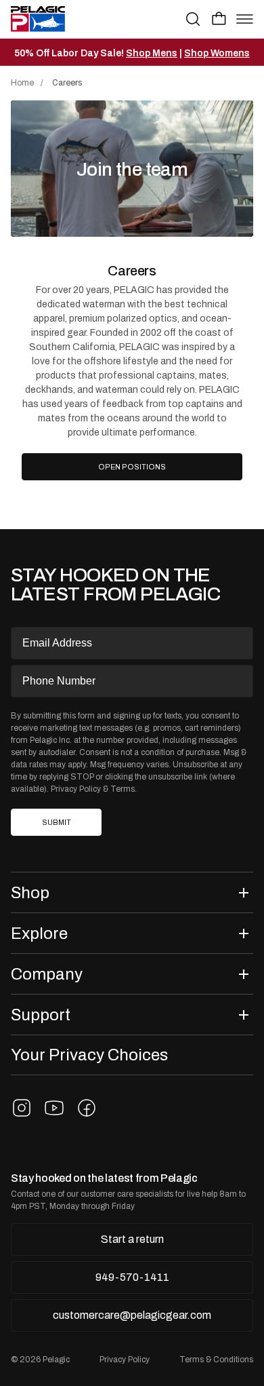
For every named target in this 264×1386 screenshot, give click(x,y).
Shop (30, 892)
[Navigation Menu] (244, 19)
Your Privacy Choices (89, 1054)
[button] (219, 18)
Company (47, 973)
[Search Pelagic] (193, 19)
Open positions (137, 470)
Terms (122, 789)
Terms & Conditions (216, 1359)
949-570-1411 (132, 1277)
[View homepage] (38, 19)
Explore (39, 933)
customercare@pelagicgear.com (132, 1315)
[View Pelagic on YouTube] (54, 1108)
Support (40, 1014)
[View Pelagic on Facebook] (86, 1108)
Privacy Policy (76, 789)
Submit (56, 822)
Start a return (132, 1239)
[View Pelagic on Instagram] (21, 1108)
